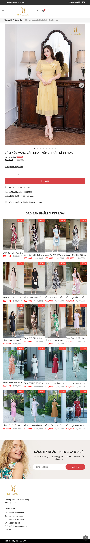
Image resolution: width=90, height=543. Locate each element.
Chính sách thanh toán (14, 519)
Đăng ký (75, 467)
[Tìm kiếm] (38, 11)
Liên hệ (8, 530)
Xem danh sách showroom (19, 187)
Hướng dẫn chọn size (14, 167)
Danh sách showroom (14, 516)
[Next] (81, 85)
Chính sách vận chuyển (14, 513)
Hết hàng (45, 181)
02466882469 (78, 2)
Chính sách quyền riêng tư (16, 526)
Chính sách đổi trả (12, 523)
